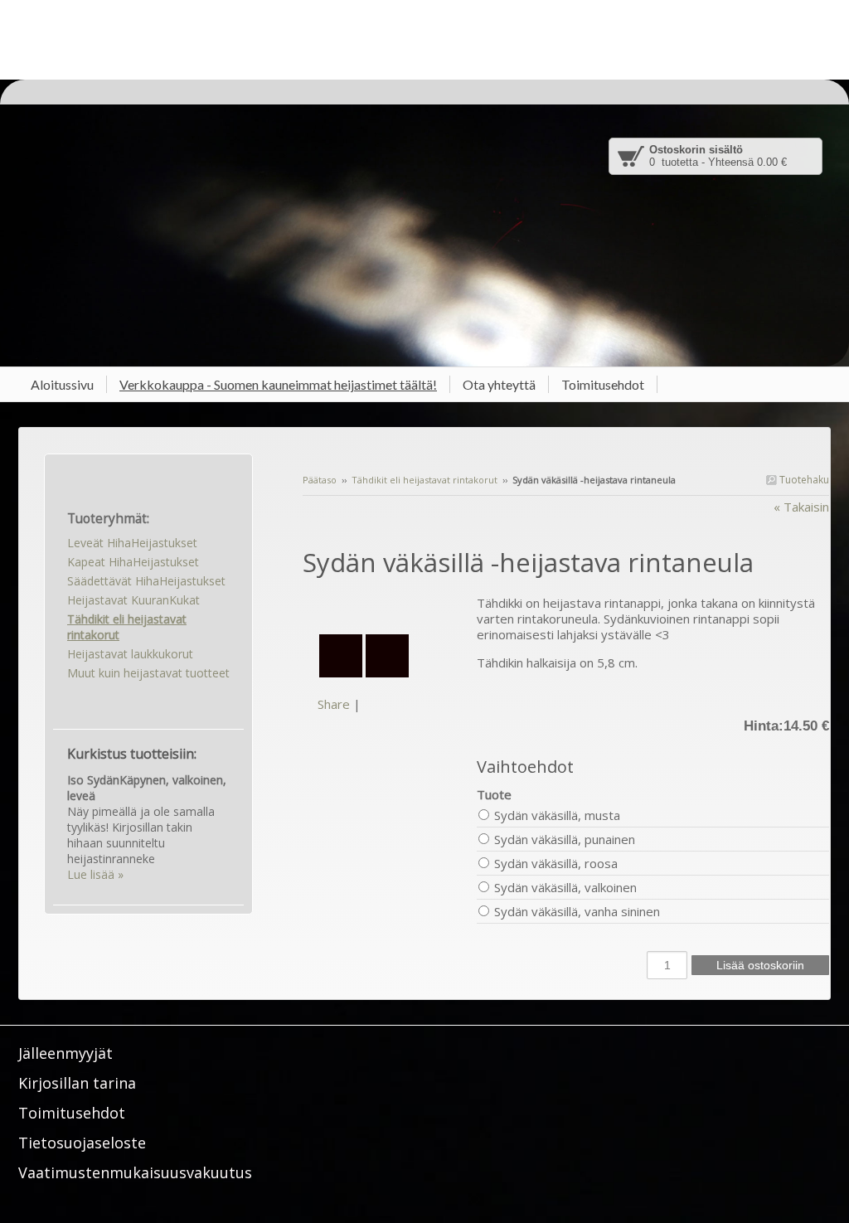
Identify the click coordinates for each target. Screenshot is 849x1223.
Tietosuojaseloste (82, 1143)
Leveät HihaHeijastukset (132, 543)
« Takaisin (801, 506)
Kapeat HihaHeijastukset (133, 562)
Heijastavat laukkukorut (130, 654)
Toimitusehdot (71, 1113)
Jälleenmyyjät (65, 1053)
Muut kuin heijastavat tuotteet (148, 673)
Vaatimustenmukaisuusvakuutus (135, 1172)
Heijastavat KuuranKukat (133, 600)
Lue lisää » (95, 874)
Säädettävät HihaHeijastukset (146, 581)
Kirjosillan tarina (77, 1083)
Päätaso (320, 479)
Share (334, 704)
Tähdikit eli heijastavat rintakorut (424, 479)
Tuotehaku (803, 480)
